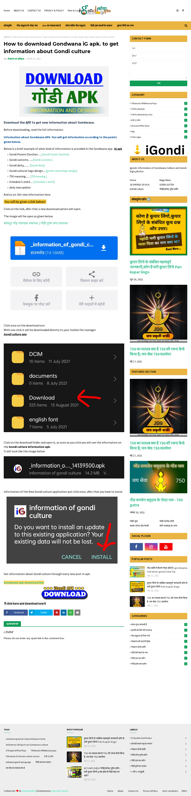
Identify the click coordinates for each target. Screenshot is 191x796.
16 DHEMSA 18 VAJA (139, 184)
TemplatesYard (29, 790)
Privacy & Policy (150, 790)
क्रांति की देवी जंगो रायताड (158, 630)
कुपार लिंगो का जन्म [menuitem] (125, 25)
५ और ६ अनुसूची (158, 771)
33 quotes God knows (158, 738)
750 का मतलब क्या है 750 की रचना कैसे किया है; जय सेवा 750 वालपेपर (157, 351)
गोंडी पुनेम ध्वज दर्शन (158, 663)
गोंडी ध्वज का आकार (43, 762)
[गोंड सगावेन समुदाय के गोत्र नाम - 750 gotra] (158, 492)
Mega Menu (165, 180)
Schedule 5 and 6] (44, 182)
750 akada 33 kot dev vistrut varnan (23, 756)
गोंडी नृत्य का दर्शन (158, 658)
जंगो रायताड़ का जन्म (168, 525)
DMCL (184, 790)
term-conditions (170, 790)
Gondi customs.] (43, 160)
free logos (158, 137)
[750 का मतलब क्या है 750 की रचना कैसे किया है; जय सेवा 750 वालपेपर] (158, 341)
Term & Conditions (77, 10)
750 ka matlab (158, 109)
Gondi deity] (38, 165)
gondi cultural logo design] (62, 171)
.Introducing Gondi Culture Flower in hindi (25, 738)
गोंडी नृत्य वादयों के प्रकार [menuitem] (101, 25)
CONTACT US (34, 10)
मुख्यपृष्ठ (7, 37)
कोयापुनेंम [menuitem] (8, 25)
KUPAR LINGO (137, 189)
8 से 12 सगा (158, 120)
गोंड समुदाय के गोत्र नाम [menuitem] (27, 25)
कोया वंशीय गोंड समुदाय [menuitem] (75, 25)
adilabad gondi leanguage (18, 762)
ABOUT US (19, 10)
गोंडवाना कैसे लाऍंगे (158, 646)
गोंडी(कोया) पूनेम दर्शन (168, 189)
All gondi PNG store (158, 125)
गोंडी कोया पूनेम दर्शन (158, 754)
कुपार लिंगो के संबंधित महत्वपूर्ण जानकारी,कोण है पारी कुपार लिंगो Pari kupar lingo (156, 266)
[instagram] (177, 10)
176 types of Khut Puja (16, 750)
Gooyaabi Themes (59, 790)
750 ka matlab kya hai (158, 114)
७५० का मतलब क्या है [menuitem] (52, 25)
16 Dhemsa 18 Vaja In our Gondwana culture (27, 744)
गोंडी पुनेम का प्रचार (158, 766)
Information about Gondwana (26, 37)
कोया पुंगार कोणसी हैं (158, 624)
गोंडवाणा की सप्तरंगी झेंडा (158, 641)
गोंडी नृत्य (134, 521)
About (120, 790)
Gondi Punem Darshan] (56, 154)
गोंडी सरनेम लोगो (166, 521)
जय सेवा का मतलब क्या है (15, 767)
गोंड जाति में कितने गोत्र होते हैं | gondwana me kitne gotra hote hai (167, 569)
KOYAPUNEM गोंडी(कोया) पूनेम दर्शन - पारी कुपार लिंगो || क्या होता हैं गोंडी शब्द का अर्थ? (102, 772)
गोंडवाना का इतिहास (15, 58)
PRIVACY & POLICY (54, 10)
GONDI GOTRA (166, 184)
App (158, 131)
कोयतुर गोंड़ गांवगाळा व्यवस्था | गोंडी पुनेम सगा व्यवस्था (36, 223)
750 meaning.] (39, 176)
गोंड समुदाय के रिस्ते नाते (158, 635)
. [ (30, 165)
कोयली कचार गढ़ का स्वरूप (158, 743)
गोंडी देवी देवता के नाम (158, 652)
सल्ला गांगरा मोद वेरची (139, 525)
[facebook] (182, 10)
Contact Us (133, 790)
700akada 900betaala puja (158, 103)
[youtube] (166, 546)
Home (7, 10)
